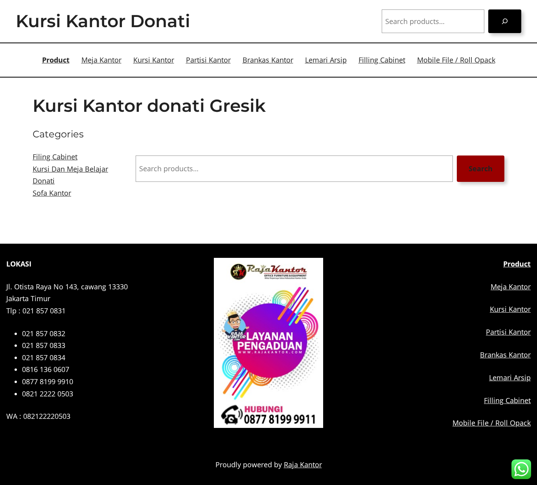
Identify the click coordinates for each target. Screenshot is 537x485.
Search (481, 168)
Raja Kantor (303, 464)
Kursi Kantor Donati (103, 20)
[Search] (504, 21)
